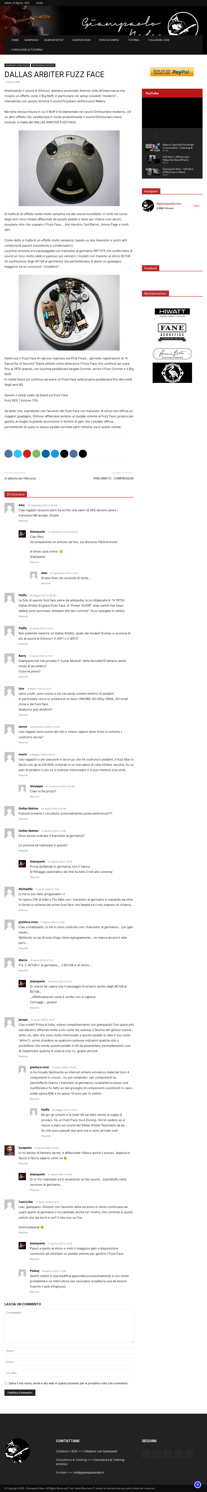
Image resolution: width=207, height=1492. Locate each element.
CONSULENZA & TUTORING (27, 49)
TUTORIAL (133, 40)
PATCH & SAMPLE (109, 40)
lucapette (25, 1148)
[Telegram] (55, 454)
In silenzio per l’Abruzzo (20, 478)
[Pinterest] (27, 454)
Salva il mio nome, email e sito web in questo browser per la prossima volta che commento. (68, 1383)
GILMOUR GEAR (81, 40)
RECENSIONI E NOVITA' (43, 65)
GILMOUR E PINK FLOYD (17, 65)
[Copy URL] (83, 454)
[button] (198, 40)
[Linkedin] (46, 454)
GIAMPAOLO (31, 40)
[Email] (64, 454)
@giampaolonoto (168, 203)
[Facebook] (8, 454)
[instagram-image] (152, 225)
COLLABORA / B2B (159, 40)
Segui (196, 205)
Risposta (23, 520)
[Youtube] (190, 1454)
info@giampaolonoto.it (88, 1472)
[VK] (74, 454)
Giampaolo (37, 532)
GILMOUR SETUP (53, 40)
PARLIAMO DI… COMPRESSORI (113, 478)
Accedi (39, 2)
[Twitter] (18, 454)
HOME (15, 40)
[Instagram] (157, 1454)
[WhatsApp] (36, 454)
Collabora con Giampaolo (100, 1451)
